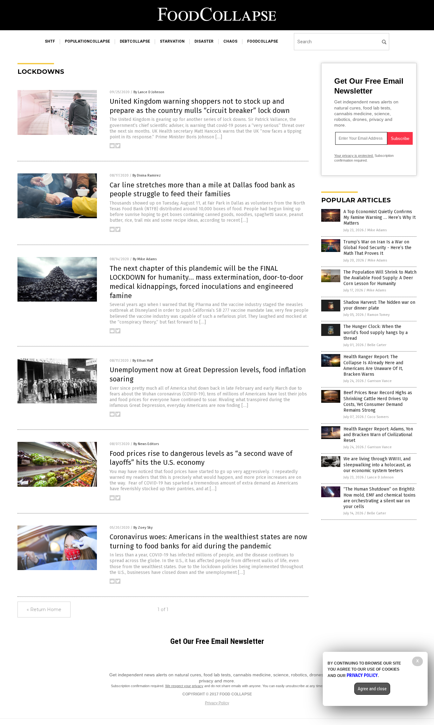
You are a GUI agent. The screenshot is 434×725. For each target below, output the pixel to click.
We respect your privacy (184, 686)
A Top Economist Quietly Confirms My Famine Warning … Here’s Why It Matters (379, 217)
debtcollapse (135, 41)
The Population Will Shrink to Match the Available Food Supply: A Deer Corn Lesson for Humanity (380, 277)
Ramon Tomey (378, 315)
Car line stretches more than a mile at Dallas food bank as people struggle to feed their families (202, 190)
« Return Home (44, 609)
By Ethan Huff (142, 361)
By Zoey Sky (143, 528)
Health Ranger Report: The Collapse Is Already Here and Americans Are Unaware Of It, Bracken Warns (373, 365)
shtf (50, 41)
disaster (204, 41)
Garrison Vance (379, 381)
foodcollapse (262, 41)
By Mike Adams (145, 259)
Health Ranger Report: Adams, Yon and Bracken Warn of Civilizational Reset (378, 434)
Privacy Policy (217, 703)
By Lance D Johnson (148, 92)
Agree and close (372, 688)
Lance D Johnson (380, 477)
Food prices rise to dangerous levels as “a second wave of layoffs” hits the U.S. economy (201, 458)
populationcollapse (87, 41)
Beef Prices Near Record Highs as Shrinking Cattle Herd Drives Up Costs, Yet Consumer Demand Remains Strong (377, 401)
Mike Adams (377, 230)
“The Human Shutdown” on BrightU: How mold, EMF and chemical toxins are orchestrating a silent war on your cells (379, 497)
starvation (172, 41)
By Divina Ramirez (146, 175)
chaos (230, 41)
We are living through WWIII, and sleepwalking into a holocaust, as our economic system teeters (377, 464)
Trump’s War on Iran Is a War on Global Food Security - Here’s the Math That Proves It (377, 247)
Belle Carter (376, 345)
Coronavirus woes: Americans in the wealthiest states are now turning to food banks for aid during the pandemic (208, 541)
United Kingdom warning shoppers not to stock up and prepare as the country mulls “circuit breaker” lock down (200, 106)
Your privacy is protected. (354, 155)
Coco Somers (378, 417)
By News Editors (146, 444)
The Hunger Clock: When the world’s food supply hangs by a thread (375, 332)
